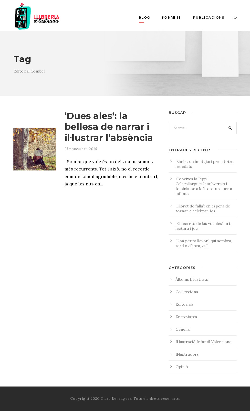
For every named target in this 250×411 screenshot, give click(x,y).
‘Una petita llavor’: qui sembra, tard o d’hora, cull (204, 243)
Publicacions (209, 17)
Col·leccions (187, 291)
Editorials (185, 304)
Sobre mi (172, 17)
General (183, 329)
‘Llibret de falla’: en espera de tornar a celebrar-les (203, 208)
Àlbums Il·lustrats (192, 279)
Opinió (182, 366)
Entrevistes (186, 316)
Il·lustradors (187, 354)
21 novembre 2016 (80, 148)
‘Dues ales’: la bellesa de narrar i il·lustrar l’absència (108, 126)
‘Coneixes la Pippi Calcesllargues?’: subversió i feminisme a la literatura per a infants (204, 186)
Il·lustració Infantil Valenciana (203, 341)
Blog (144, 17)
